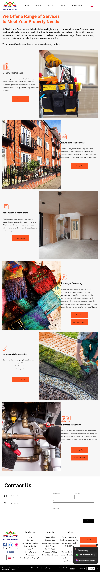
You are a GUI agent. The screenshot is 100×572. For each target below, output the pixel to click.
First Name (56, 493)
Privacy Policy (11, 570)
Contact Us (30, 555)
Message (56, 508)
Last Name (78, 493)
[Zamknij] (97, 568)
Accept (91, 569)
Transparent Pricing (50, 552)
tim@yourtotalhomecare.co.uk (21, 496)
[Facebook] (5, 544)
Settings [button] (72, 569)
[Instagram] (16, 544)
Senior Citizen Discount (50, 555)
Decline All (82, 569)
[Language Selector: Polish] (93, 5)
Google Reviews (30, 552)
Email (54, 501)
